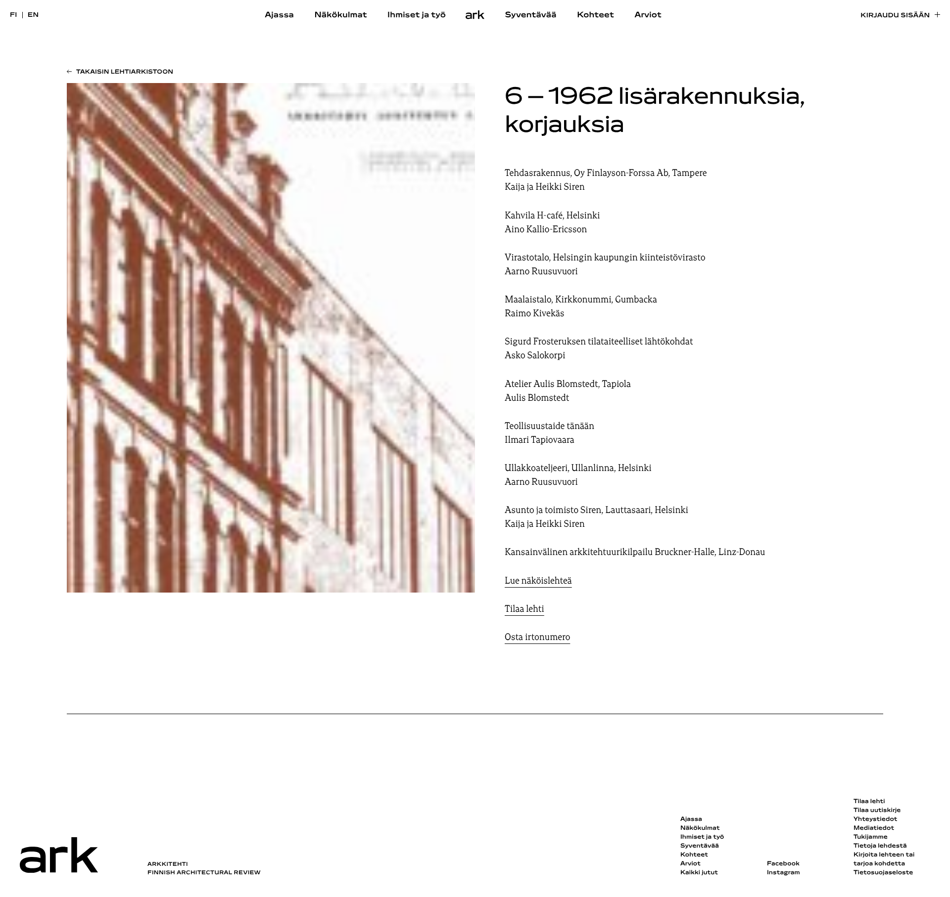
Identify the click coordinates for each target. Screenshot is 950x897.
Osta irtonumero (537, 637)
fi (13, 15)
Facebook (783, 864)
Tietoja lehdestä (880, 846)
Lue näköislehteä (538, 581)
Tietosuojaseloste (883, 873)
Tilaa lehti (524, 609)
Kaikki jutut (699, 873)
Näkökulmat (340, 15)
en (33, 15)
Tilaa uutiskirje (877, 810)
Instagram (783, 873)
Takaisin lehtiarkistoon (124, 72)
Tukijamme (871, 837)
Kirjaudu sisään (895, 15)
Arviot (648, 15)
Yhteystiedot (875, 819)
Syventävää (531, 15)
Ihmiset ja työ (416, 15)
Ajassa (279, 15)
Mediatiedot (874, 828)
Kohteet (595, 15)
